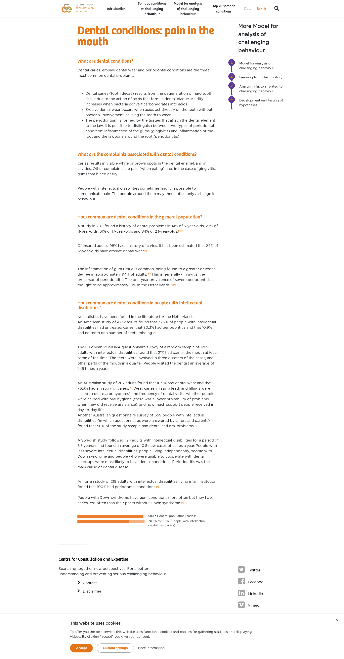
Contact (90, 583)
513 (149, 274)
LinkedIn (255, 594)
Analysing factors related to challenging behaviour (260, 89)
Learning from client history (260, 77)
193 (145, 251)
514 (171, 285)
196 (195, 426)
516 (182, 503)
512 (179, 231)
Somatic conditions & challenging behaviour (152, 9)
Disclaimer (92, 591)
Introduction (116, 9)
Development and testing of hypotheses (261, 103)
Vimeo (254, 605)
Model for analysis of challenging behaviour (188, 9)
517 (186, 503)
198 (157, 487)
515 (154, 333)
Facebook (257, 582)
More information (151, 648)
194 (108, 369)
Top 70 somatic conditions (224, 9)
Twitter (254, 570)
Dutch (248, 8)
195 (131, 388)
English (263, 8)
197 (94, 446)
